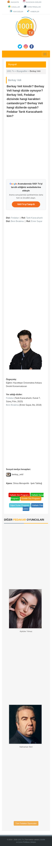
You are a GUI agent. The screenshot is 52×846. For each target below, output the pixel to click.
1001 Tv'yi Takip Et (26, 204)
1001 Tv (21, 840)
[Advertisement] (26, 149)
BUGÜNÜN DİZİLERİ (33, 2)
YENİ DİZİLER (18, 12)
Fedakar (15, 218)
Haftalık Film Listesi (33, 507)
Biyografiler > (23, 71)
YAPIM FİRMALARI (34, 7)
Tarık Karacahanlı (34, 218)
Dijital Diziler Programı (19, 505)
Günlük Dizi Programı (30, 498)
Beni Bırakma (17, 221)
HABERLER (34, 12)
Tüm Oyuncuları (26, 823)
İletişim (33, 842)
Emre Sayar (36, 221)
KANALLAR (15, 7)
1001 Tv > (12, 71)
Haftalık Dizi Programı (19, 495)
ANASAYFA (15, 2)
